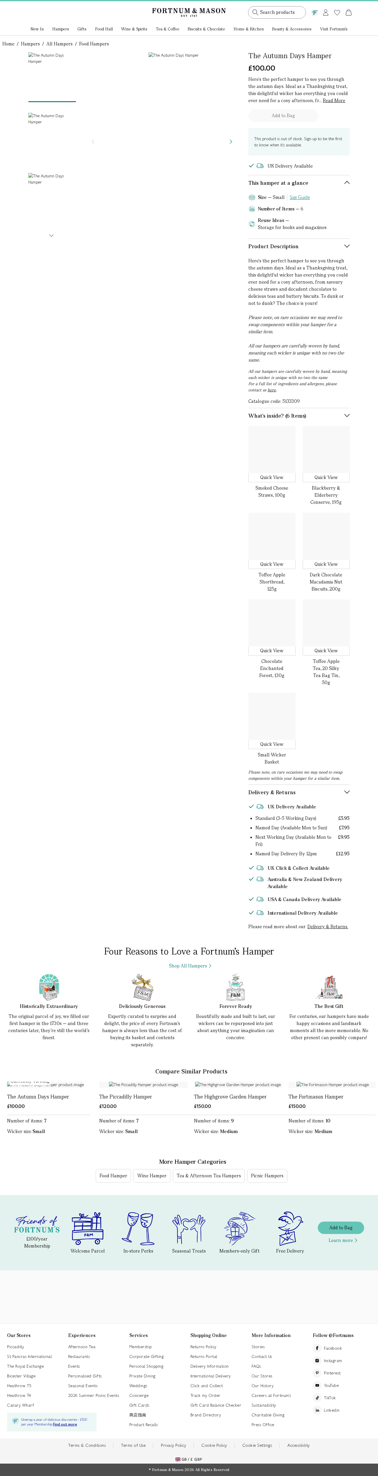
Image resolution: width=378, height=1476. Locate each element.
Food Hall (104, 29)
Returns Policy (203, 1346)
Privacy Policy (173, 1445)
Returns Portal (203, 1356)
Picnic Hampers (267, 1176)
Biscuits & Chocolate (206, 29)
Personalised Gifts (85, 1376)
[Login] (325, 11)
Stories (258, 1346)
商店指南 (137, 1415)
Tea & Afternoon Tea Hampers (209, 1176)
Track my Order (205, 1395)
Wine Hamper (152, 1176)
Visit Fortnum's (334, 29)
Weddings (138, 1385)
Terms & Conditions (87, 1445)
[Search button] (255, 12)
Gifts (82, 29)
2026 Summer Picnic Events (93, 1395)
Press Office (263, 1424)
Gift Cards (139, 1405)
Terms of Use (133, 1445)
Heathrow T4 (19, 1395)
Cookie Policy (214, 1445)
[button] (336, 5)
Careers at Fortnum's (271, 1395)
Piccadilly (15, 1346)
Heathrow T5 (19, 1385)
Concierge (139, 1395)
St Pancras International (29, 1356)
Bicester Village (21, 1376)
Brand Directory (205, 1415)
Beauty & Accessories (292, 29)
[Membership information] (314, 11)
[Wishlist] (337, 13)
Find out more (65, 1424)
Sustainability (264, 1405)
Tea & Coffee (167, 29)
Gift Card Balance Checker (216, 1405)
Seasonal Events (83, 1385)
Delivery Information (209, 1366)
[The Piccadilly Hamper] (143, 1085)
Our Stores (262, 1376)
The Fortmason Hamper (316, 1096)
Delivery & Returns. (327, 926)
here (272, 390)
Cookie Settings (257, 1445)
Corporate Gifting (146, 1356)
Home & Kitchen (249, 29)
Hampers (60, 29)
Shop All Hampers (188, 966)
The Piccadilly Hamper (125, 1096)
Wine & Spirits (134, 29)
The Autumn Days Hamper (38, 1096)
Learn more (341, 1240)
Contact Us (262, 1356)
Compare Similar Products (191, 1071)
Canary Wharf (20, 1405)
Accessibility (298, 1445)
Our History (263, 1385)
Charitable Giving (268, 1415)
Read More (334, 100)
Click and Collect (206, 1385)
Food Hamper (113, 1176)
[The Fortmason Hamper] (333, 1085)
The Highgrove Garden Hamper (230, 1096)
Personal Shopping (146, 1366)
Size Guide (300, 197)
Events (74, 1366)
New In (37, 29)
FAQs (256, 1366)
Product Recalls (143, 1424)
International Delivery (210, 1376)
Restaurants (79, 1356)
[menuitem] (37, 29)
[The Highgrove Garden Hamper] (238, 1085)
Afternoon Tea (82, 1346)
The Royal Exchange (25, 1366)
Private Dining (142, 1376)
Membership (140, 1346)
